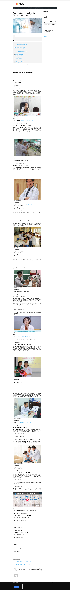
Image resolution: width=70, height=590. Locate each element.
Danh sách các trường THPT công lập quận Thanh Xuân (49, 33)
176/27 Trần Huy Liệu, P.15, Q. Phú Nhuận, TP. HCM (27, 204)
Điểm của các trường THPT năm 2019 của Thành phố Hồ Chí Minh (49, 19)
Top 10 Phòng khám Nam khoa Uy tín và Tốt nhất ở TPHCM (22, 561)
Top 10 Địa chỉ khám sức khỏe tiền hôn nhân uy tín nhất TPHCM (23, 565)
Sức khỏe (16, 7)
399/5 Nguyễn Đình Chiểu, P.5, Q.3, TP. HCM (26, 120)
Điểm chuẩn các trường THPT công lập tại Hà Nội (50, 22)
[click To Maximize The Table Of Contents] (14, 36)
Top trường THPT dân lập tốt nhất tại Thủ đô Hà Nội (50, 26)
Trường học (24, 7)
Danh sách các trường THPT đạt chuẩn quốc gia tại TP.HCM (50, 17)
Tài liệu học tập (20, 7)
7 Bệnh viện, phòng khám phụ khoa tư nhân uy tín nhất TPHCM (23, 562)
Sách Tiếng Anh (29, 7)
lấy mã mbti (45, 36)
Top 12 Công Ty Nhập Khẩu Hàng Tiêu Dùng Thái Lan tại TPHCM (19, 570)
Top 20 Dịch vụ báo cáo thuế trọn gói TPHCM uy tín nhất (35, 570)
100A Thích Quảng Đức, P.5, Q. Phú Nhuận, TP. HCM (24, 422)
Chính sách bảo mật (18, 0)
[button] (56, 7)
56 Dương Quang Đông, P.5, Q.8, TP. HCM (22, 467)
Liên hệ (22, 0)
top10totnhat (14, 16)
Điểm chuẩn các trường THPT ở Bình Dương (49, 24)
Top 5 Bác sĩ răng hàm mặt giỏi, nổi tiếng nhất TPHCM (22, 564)
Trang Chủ (14, 0)
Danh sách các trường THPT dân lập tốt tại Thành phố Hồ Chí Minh (49, 31)
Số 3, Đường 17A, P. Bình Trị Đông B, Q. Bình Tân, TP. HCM (25, 336)
